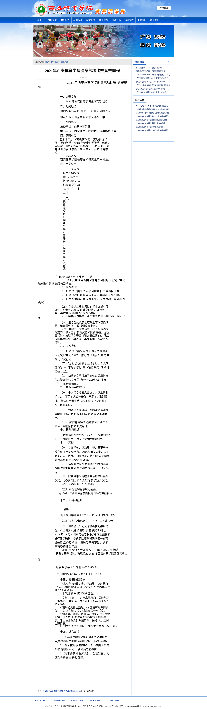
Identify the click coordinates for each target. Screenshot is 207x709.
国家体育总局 (40, 701)
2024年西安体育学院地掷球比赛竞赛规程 (151, 120)
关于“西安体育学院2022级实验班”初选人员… (153, 92)
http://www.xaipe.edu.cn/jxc (152, 706)
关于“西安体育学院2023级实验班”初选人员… (153, 78)
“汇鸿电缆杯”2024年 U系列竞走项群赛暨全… (153, 106)
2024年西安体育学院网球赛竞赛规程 (149, 127)
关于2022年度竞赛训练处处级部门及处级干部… (154, 85)
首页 (39, 20)
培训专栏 (129, 20)
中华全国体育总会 (59, 701)
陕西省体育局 (95, 701)
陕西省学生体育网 (114, 701)
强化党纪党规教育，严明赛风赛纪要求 (150, 71)
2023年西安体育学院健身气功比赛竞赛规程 (152, 130)
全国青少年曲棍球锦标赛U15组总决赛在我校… (153, 109)
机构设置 (52, 20)
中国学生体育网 (77, 701)
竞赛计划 (64, 62)
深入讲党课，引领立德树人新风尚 (149, 68)
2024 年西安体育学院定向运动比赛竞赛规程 (152, 113)
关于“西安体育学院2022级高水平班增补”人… (153, 89)
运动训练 (116, 20)
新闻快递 (77, 20)
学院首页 (164, 8)
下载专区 (141, 20)
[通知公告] (168, 63)
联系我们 (154, 20)
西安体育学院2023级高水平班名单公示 (150, 82)
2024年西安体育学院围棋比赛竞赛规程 (150, 123)
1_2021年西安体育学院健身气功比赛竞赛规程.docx (62, 691)
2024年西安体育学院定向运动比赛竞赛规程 (152, 116)
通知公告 (65, 20)
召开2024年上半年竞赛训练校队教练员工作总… (154, 75)
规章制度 (90, 20)
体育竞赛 (103, 20)
